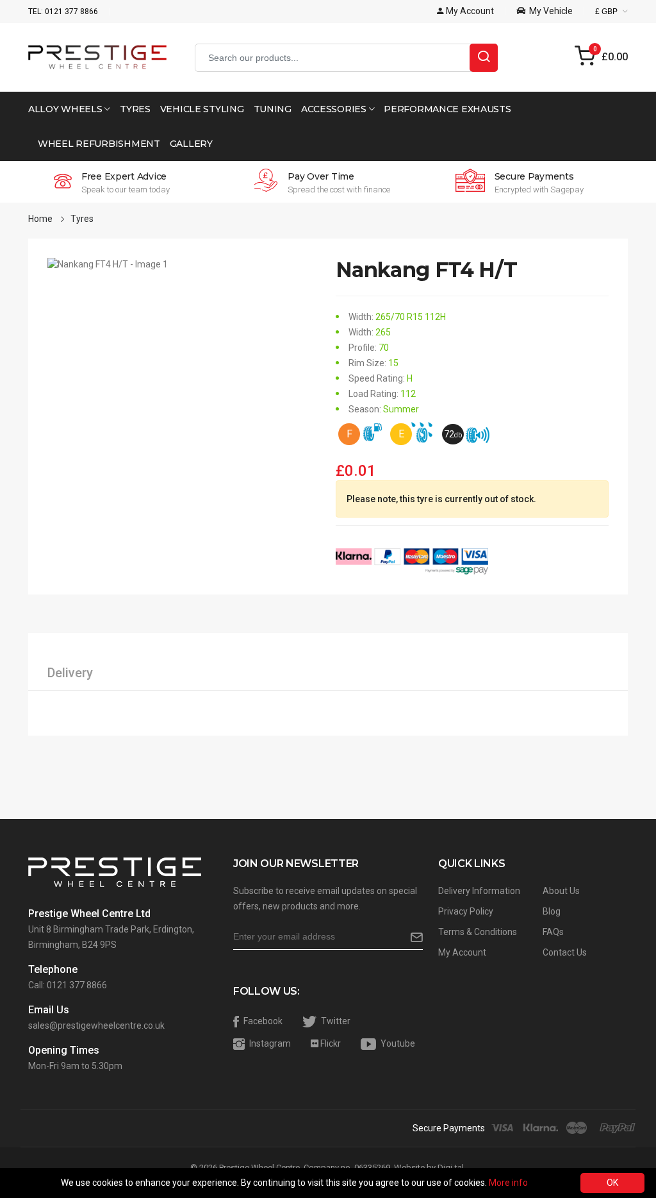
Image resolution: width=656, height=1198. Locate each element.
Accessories (335, 109)
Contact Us (565, 952)
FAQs (553, 932)
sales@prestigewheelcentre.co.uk (96, 1025)
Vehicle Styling (202, 109)
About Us (561, 891)
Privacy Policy (465, 911)
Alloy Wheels (66, 109)
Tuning (272, 109)
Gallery (191, 143)
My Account (462, 952)
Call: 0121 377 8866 (67, 985)
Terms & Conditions (477, 932)
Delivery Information (479, 891)
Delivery (70, 672)
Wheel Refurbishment (99, 143)
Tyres (135, 109)
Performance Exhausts (447, 109)
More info (508, 1182)
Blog (552, 911)
